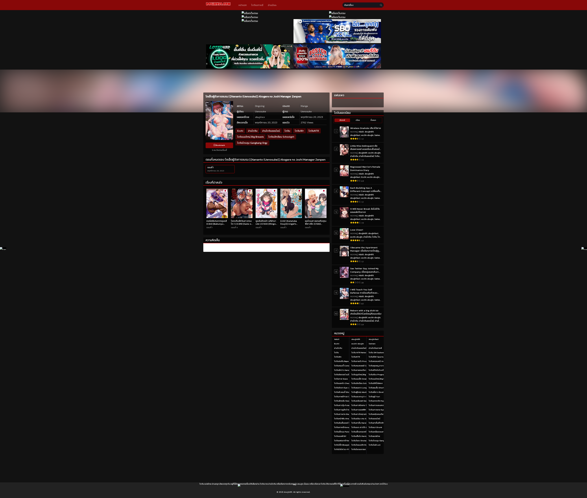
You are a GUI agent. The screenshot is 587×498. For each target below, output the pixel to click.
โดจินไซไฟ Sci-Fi (341, 449)
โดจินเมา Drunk (375, 427)
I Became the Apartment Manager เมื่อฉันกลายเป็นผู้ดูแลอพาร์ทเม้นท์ (364, 249)
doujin (300, 483)
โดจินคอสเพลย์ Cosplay (361, 365)
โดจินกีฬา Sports (376, 356)
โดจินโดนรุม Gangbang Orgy (252, 143)
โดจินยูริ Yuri (374, 396)
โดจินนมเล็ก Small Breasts (363, 378)
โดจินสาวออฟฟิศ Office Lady (364, 409)
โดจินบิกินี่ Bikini (376, 383)
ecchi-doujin (367, 135)
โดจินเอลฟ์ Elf (340, 436)
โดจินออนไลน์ (374, 418)
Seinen (377, 135)
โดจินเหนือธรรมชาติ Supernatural (383, 431)
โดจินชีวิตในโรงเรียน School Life (383, 370)
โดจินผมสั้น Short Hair (378, 387)
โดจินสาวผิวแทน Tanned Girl (364, 405)
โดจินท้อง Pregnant (377, 374)
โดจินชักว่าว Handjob (343, 370)
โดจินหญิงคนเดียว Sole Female (382, 414)
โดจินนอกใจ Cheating (343, 383)
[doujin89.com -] (218, 6)
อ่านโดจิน (252, 131)
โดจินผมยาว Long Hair (361, 387)
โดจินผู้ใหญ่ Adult (359, 392)
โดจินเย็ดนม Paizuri (342, 431)
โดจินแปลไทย (374, 436)
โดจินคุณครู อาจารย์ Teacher (381, 365)
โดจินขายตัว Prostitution (362, 361)
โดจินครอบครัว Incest (378, 361)
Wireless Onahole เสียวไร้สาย (365, 128)
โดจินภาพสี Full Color (343, 396)
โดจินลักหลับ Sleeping (344, 400)
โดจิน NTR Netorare (360, 352)
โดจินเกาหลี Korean (342, 427)
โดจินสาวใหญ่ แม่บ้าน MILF (362, 414)
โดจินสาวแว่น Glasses (343, 414)
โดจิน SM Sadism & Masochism (383, 352)
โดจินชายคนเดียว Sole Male (363, 370)
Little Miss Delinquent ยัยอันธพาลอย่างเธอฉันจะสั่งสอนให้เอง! (365, 147)
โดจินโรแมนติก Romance (362, 444)
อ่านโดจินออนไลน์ (271, 131)
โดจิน (287, 131)
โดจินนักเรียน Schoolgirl (281, 137)
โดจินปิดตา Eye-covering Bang (348, 387)
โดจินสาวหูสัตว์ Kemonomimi (347, 409)
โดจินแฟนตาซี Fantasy (344, 440)
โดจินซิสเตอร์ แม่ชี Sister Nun (347, 374)
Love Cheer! (356, 229)
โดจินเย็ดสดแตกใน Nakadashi (364, 431)
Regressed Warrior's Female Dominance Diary (365, 168)
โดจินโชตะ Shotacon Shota (363, 440)
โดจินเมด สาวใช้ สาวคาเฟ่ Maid (364, 427)
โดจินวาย (264, 483)
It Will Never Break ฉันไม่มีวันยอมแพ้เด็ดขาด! (365, 210)
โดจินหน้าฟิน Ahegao (343, 418)
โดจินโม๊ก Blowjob (342, 444)
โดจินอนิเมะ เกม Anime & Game (365, 418)
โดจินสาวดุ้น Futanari (343, 405)
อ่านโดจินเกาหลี (375, 348)
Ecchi (240, 131)
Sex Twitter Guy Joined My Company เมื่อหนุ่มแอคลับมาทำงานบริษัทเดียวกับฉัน (364, 270)
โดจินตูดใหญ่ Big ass (360, 374)
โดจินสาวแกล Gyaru (377, 409)
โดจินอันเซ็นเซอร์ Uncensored (347, 422)
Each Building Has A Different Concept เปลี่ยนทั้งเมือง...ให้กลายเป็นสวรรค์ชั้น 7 (365, 189)
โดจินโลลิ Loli (374, 444)
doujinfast (355, 135)
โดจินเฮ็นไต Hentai (359, 436)
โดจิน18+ (299, 131)
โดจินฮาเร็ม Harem (359, 422)
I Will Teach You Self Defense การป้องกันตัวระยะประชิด (363, 291)
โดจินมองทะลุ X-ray (360, 396)
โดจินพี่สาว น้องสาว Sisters (381, 392)
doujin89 (369, 131)
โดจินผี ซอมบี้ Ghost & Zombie (347, 392)
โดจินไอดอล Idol (358, 449)
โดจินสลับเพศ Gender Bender (364, 400)
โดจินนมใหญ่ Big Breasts (250, 137)
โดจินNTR (314, 131)
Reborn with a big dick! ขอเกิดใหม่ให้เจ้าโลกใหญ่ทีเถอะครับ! (365, 312)
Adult (361, 131)
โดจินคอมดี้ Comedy (343, 365)
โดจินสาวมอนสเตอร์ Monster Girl (383, 405)
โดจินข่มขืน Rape (341, 361)
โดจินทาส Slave (341, 378)
